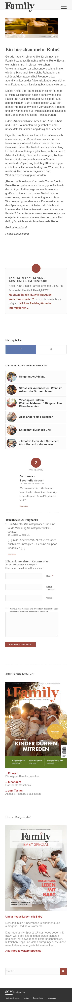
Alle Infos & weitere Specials (23, 950)
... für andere (13, 782)
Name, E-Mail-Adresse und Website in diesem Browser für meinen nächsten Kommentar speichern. (34, 610)
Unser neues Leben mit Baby (23, 916)
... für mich (11, 773)
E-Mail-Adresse (50, 588)
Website (49, 598)
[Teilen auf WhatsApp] (51, 349)
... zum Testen (14, 790)
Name (49, 576)
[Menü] (62, 6)
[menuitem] (62, 6)
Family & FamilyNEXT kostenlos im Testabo (28, 279)
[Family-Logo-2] (29, 6)
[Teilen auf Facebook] (21, 349)
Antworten (24, 506)
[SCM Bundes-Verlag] (15, 994)
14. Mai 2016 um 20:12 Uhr (19, 535)
